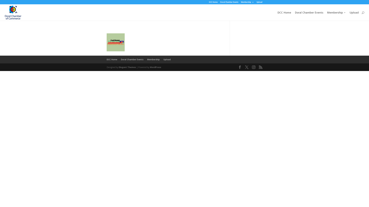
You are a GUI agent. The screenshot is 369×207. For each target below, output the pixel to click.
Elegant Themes (127, 67)
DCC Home (213, 2)
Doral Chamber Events (229, 2)
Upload (259, 2)
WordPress (155, 67)
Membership (246, 2)
